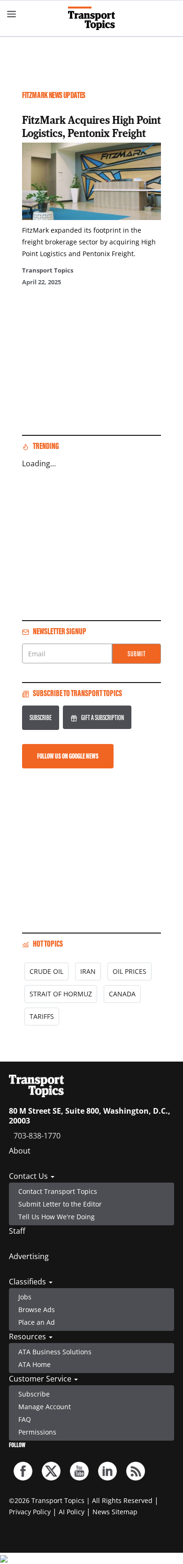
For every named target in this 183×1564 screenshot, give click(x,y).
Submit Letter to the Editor (60, 1204)
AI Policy (71, 1511)
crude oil (46, 971)
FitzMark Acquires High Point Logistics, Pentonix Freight (91, 126)
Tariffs (42, 1016)
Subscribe (41, 717)
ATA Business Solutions (55, 1351)
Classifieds (28, 1281)
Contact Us (29, 1176)
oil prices (129, 971)
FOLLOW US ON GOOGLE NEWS (68, 756)
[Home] (91, 18)
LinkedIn (107, 1471)
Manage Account (44, 1406)
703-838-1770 (37, 1136)
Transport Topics (47, 270)
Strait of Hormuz (61, 993)
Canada (122, 993)
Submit (137, 653)
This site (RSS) (135, 1471)
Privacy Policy (30, 1511)
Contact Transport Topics (57, 1191)
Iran (88, 971)
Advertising (29, 1256)
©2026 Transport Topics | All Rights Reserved (80, 1500)
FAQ (24, 1419)
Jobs (24, 1296)
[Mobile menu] (11, 14)
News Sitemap (114, 1511)
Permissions (37, 1431)
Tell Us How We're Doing (56, 1216)
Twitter (51, 1471)
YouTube (79, 1471)
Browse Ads (36, 1309)
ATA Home (34, 1364)
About (19, 1151)
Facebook (23, 1471)
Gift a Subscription (102, 717)
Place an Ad (36, 1322)
